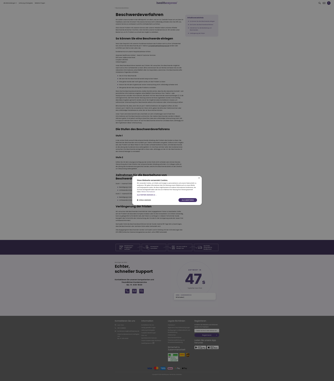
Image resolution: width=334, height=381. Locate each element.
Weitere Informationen (148, 191)
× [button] (199, 178)
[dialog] (167, 190)
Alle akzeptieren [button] (188, 200)
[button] (167, 195)
